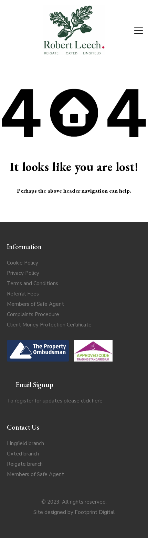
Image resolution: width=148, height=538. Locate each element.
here (97, 400)
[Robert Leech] (74, 52)
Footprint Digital (95, 512)
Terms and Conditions (32, 283)
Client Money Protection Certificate (49, 324)
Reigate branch (25, 464)
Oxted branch (23, 453)
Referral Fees (23, 293)
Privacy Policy (23, 273)
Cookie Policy (22, 262)
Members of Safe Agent (35, 304)
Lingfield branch (25, 443)
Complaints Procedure (33, 314)
